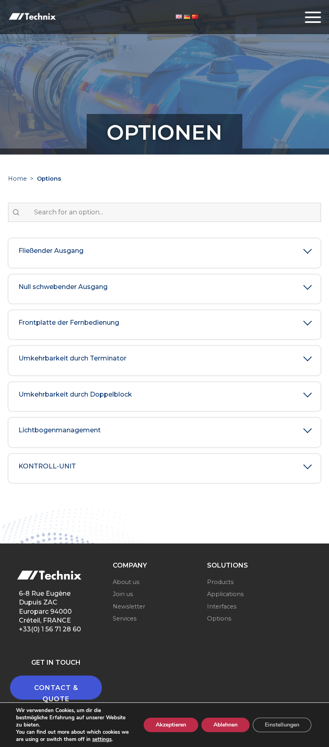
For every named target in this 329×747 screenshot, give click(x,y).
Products (220, 582)
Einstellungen (282, 725)
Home (17, 178)
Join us (123, 594)
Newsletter (129, 606)
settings (102, 739)
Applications (225, 594)
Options (219, 618)
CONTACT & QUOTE (56, 692)
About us (126, 582)
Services (124, 618)
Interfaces (221, 606)
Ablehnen (225, 725)
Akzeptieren (171, 725)
